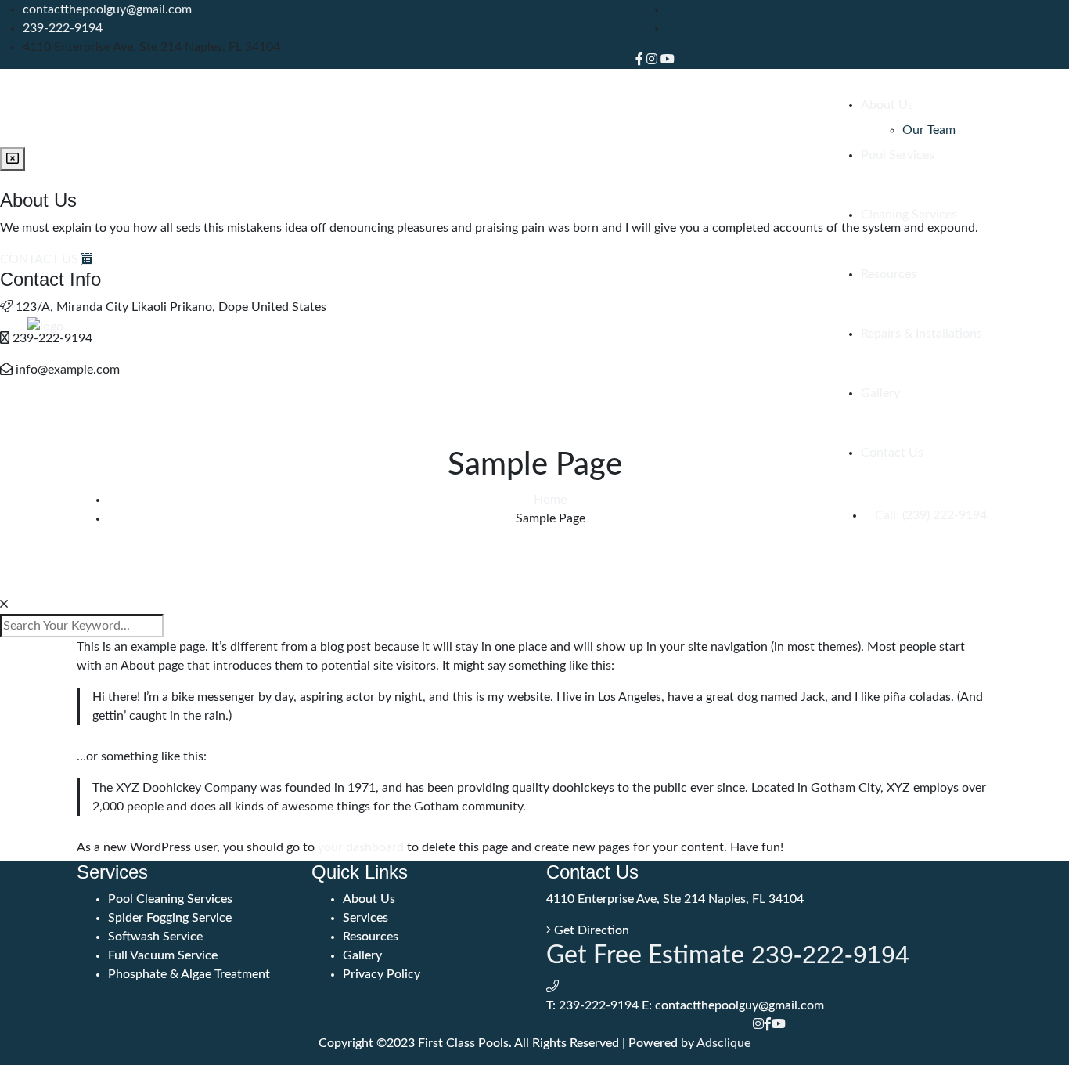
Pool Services (897, 155)
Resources (888, 274)
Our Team (929, 130)
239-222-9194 (63, 28)
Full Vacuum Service (163, 955)
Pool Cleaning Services (170, 899)
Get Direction (590, 930)
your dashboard (361, 847)
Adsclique (723, 1043)
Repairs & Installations (921, 333)
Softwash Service (155, 936)
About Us (887, 105)
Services (365, 918)
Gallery (880, 393)
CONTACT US (40, 259)
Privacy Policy (381, 974)
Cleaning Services (909, 214)
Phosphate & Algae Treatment (189, 974)
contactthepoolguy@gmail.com (107, 9)
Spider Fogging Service (170, 918)
